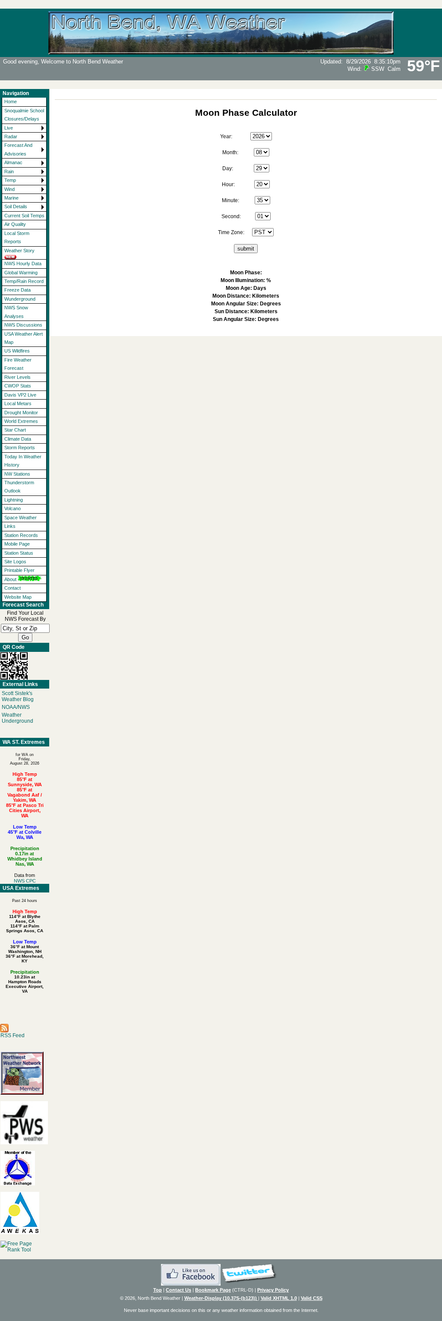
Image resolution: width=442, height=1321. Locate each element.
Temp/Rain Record (24, 281)
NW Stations (17, 473)
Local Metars (18, 403)
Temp (10, 180)
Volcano (12, 508)
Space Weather (20, 517)
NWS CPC (25, 880)
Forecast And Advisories (18, 149)
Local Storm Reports (16, 237)
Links (10, 526)
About (10, 579)
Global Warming (21, 272)
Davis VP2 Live (20, 394)
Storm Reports (19, 447)
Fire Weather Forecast (18, 364)
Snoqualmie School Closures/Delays (24, 114)
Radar (10, 136)
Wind (9, 189)
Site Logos (15, 561)
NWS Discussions (23, 324)
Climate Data (17, 438)
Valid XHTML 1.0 (279, 1298)
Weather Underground (17, 718)
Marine (11, 197)
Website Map (18, 597)
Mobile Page (17, 543)
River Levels (17, 377)
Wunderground (19, 299)
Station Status (18, 553)
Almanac (13, 162)
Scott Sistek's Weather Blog (18, 696)
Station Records (21, 535)
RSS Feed (12, 1035)
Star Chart (15, 429)
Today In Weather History (22, 460)
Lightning (13, 499)
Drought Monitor (21, 412)
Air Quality (15, 224)
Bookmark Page (213, 1289)
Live (8, 127)
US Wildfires (17, 350)
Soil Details (15, 206)
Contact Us (178, 1289)
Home (10, 101)
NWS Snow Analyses (16, 311)
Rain (9, 171)
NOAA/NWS (16, 707)
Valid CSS (311, 1298)
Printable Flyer (19, 570)
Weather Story (19, 250)
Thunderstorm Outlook (19, 486)
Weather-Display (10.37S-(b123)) (221, 1298)
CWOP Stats (17, 385)
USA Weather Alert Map (23, 338)
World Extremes (21, 421)
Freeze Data (17, 289)
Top (157, 1289)
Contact (12, 588)
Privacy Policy (273, 1289)
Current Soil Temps (24, 215)
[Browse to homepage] (221, 50)
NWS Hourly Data (22, 263)
